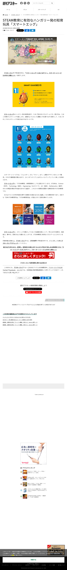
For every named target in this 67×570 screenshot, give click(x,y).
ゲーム (8, 9)
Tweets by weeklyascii (39, 394)
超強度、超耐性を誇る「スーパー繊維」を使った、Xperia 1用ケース (20, 322)
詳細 (13, 555)
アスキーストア (15, 15)
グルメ (25, 9)
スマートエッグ (9, 114)
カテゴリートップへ (55, 300)
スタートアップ (42, 9)
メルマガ (19, 270)
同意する (33, 560)
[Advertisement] (33, 344)
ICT (58, 9)
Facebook (12, 270)
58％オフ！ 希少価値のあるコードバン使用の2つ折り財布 (17, 319)
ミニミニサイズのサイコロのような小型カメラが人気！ (17, 317)
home (6, 15)
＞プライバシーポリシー (33, 564)
